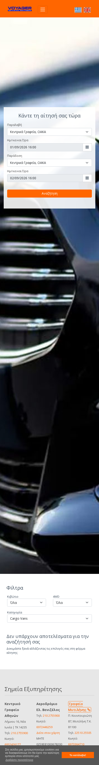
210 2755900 (19, 733)
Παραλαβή (14, 125)
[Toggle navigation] (43, 9)
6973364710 (76, 744)
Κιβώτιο (12, 596)
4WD (56, 596)
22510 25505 (83, 733)
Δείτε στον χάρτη (48, 733)
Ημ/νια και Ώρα (17, 140)
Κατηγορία (14, 612)
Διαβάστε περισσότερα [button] (19, 760)
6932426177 (13, 744)
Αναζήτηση (50, 193)
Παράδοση (14, 156)
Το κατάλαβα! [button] (78, 755)
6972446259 (44, 727)
